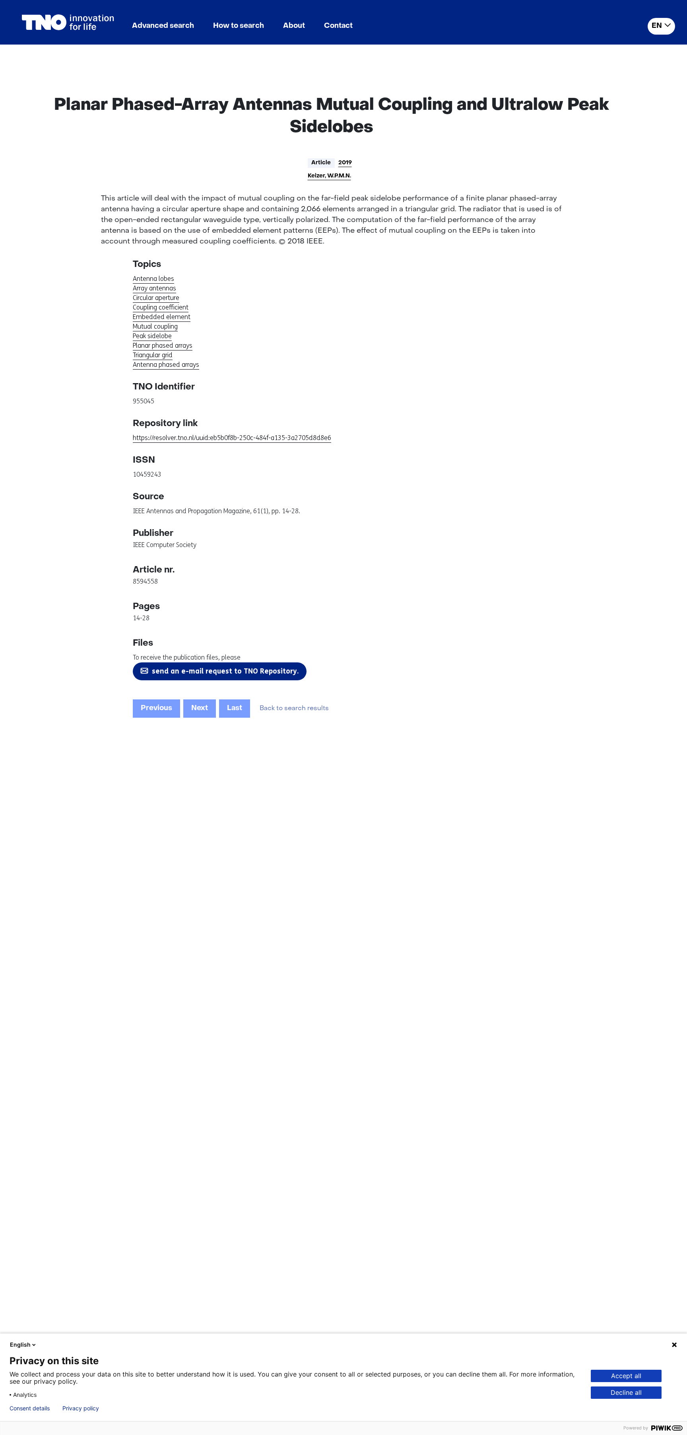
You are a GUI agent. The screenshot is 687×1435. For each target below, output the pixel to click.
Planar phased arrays (162, 345)
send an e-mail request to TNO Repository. (225, 671)
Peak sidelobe (152, 336)
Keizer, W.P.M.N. (329, 176)
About (294, 26)
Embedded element (161, 317)
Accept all (626, 1376)
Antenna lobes (153, 278)
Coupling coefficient (160, 307)
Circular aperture (156, 298)
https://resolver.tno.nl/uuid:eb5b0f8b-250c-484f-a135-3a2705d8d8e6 (232, 438)
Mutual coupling (155, 326)
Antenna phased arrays (166, 364)
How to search (238, 26)
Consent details (30, 1408)
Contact (338, 26)
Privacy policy (80, 1408)
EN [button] (657, 26)
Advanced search (163, 26)
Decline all (626, 1392)
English (20, 1344)
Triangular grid (153, 355)
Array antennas (154, 288)
